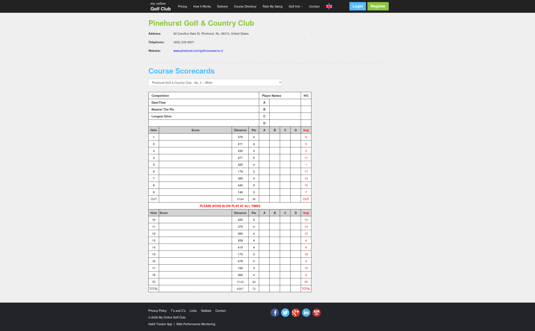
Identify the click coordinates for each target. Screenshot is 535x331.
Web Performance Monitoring (195, 324)
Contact (314, 6)
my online (158, 3)
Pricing (182, 6)
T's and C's (178, 310)
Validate (206, 310)
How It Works (202, 6)
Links (193, 310)
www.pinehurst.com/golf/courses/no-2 (198, 50)
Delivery (222, 6)
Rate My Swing (273, 6)
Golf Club (160, 8)
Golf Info (295, 6)
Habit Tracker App (160, 324)
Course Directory (245, 6)
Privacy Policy (157, 310)
